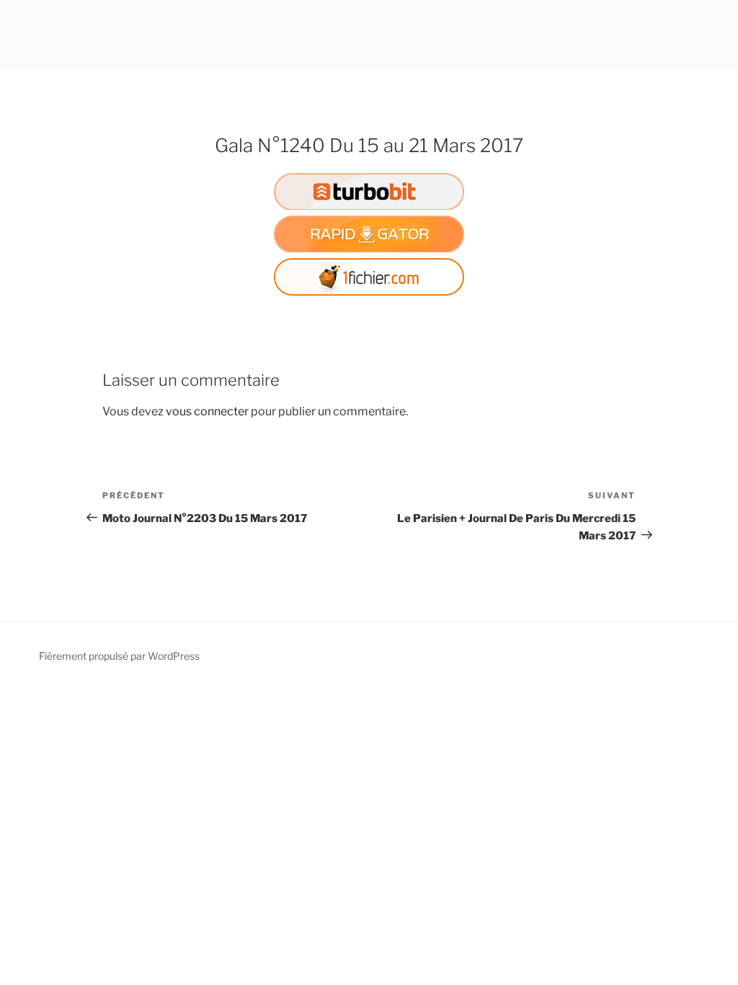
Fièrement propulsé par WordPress (119, 656)
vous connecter (207, 411)
